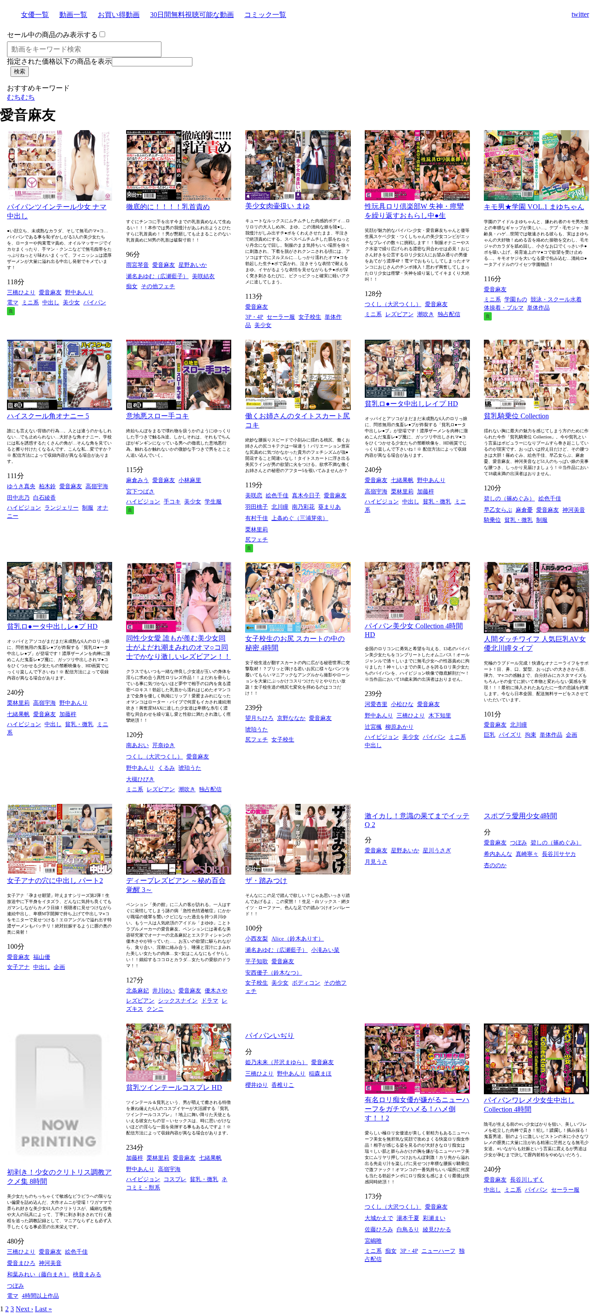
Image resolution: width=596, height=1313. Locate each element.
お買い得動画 (119, 14)
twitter (580, 14)
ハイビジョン (24, 507)
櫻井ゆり (256, 1085)
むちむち (21, 97)
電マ (12, 302)
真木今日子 (306, 495)
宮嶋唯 (373, 1240)
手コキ (172, 501)
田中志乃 (18, 497)
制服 (87, 507)
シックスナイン (178, 1000)
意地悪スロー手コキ (157, 416)
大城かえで (379, 1218)
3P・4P (254, 317)
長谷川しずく (527, 1179)
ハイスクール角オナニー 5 (48, 416)
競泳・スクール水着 (556, 299)
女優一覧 (35, 14)
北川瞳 (279, 506)
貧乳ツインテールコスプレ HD (174, 1087)
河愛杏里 (376, 704)
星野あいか (192, 265)
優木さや (216, 990)
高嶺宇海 (97, 486)
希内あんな (498, 854)
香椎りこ (282, 1085)
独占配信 (449, 314)
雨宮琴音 (137, 265)
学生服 (213, 501)
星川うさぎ (437, 850)
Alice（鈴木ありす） (297, 938)
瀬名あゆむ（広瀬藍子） (157, 276)
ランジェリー (62, 507)
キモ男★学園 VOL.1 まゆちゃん (534, 206)
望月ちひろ (259, 718)
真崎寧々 (527, 854)
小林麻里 (189, 480)
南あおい (137, 745)
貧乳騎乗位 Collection (516, 416)
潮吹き (425, 314)
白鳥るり (408, 1229)
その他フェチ (158, 286)
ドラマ (209, 1000)
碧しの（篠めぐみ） (509, 498)
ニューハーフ (438, 1251)
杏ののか (495, 865)
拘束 (530, 734)
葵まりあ (329, 506)
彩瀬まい (434, 1218)
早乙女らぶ (498, 510)
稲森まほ (320, 1073)
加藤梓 (425, 491)
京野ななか (291, 718)
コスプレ (175, 1179)
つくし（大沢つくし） (393, 304)
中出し (50, 302)
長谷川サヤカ (559, 854)
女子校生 (309, 317)
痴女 (131, 286)
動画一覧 (73, 14)
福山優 (41, 957)
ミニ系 (30, 302)
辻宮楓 (373, 727)
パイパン (94, 302)
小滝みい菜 (325, 950)
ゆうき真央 (21, 486)
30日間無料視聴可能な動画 (192, 14)
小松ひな (402, 704)
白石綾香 (44, 497)
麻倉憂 (524, 510)
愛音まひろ (21, 1263)
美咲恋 (253, 495)
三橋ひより (21, 292)
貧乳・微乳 (437, 501)
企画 (571, 734)
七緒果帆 (402, 480)
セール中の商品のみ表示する (52, 34)
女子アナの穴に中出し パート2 (55, 880)
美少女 (71, 302)
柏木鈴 (47, 486)
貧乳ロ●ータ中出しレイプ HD (411, 403)
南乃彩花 (303, 506)
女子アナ (18, 967)
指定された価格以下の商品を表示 (59, 61)
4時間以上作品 (40, 1295)
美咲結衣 (203, 276)
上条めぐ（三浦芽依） (299, 518)
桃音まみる (87, 1274)
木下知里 (439, 715)
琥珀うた (189, 768)
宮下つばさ (140, 491)
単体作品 (538, 307)
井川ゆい (163, 990)
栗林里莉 (256, 529)
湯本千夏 (408, 1218)
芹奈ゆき (163, 745)
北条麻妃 (137, 990)
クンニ (155, 1009)
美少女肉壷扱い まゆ (277, 206)
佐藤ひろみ (379, 1229)
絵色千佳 (277, 495)
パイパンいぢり (269, 1035)
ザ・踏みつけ (266, 880)
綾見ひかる (437, 1229)
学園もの (515, 299)
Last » (43, 1309)
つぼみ (518, 842)
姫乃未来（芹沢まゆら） (276, 1062)
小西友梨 (256, 938)
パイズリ (510, 734)
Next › (24, 1309)
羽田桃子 (256, 506)
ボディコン (306, 982)
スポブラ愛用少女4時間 (520, 816)
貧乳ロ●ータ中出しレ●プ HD (52, 626)
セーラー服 (281, 317)
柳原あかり (399, 727)
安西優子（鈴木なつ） (273, 972)
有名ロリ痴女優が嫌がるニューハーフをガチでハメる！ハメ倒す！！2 (417, 1109)
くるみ (166, 768)
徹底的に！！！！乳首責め (168, 206)
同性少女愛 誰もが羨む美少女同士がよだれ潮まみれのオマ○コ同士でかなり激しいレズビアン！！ (178, 647)
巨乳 (489, 734)
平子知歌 (256, 961)
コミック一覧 (265, 14)
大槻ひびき (140, 779)
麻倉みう (137, 480)
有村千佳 (256, 518)
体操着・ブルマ (504, 307)
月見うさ (376, 861)
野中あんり (79, 292)
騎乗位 (492, 520)
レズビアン (399, 314)
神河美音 (573, 510)
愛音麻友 (50, 292)
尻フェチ (256, 539)
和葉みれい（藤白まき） (38, 1274)
